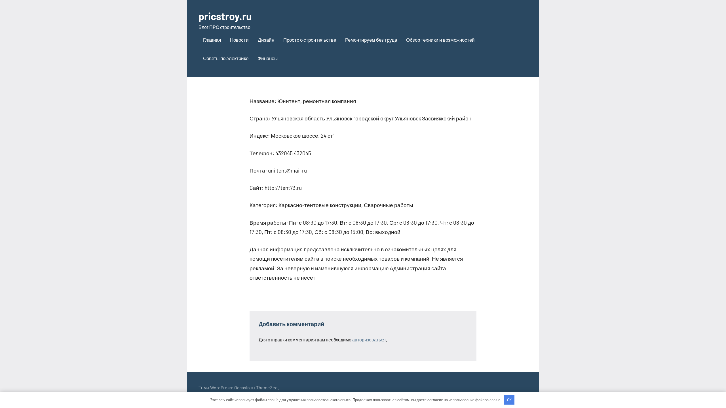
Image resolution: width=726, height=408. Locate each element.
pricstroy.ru (225, 16)
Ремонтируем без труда (371, 39)
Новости (239, 39)
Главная (212, 39)
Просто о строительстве (309, 39)
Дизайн (266, 39)
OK (509, 400)
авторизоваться (369, 339)
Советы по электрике (225, 58)
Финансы (268, 58)
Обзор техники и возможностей (440, 39)
